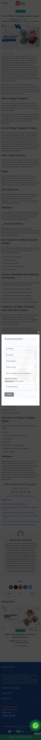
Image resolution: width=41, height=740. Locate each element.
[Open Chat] (35, 725)
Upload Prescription (11, 378)
